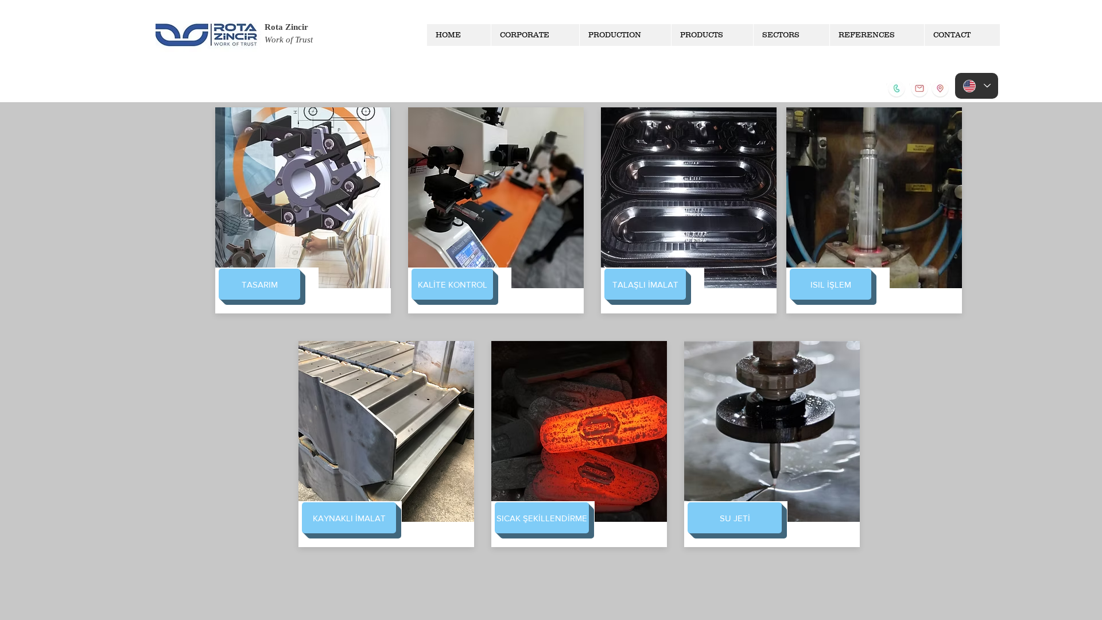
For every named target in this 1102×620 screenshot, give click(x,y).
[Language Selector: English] (976, 86)
